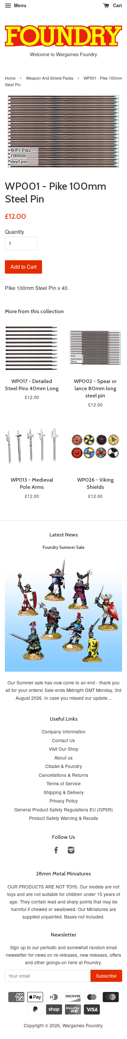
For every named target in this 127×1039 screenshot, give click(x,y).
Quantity (14, 231)
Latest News (63, 535)
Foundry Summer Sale (64, 547)
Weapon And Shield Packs (49, 78)
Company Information (64, 731)
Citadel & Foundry (63, 766)
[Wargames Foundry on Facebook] (56, 851)
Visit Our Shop (63, 748)
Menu (19, 5)
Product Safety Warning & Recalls (63, 818)
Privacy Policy (63, 800)
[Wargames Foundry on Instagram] (71, 851)
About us (63, 757)
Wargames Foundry (82, 1025)
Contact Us (63, 740)
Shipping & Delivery (64, 792)
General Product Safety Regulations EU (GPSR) (63, 809)
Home (10, 78)
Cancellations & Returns (63, 775)
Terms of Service (64, 783)
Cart (117, 5)
